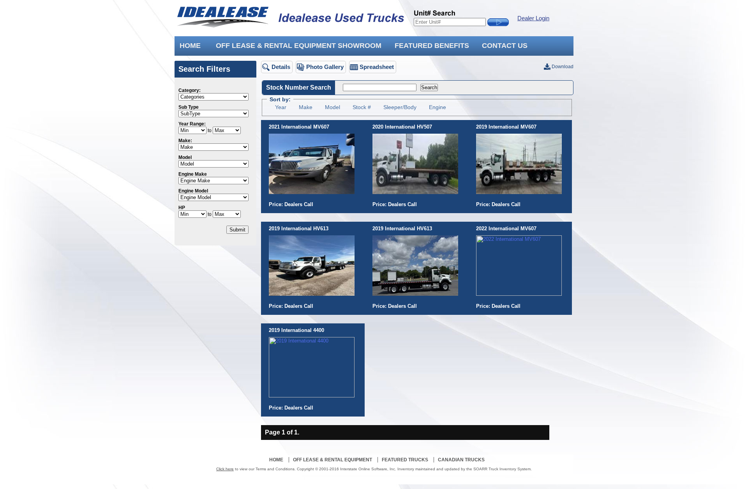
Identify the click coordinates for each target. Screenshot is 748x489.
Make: (185, 140)
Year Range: (192, 124)
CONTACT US (504, 45)
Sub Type (188, 107)
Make (305, 107)
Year (280, 107)
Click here (225, 469)
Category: (189, 90)
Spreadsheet (377, 67)
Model (185, 157)
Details (281, 67)
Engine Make (192, 174)
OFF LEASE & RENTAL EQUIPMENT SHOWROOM (298, 45)
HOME (190, 45)
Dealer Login (533, 18)
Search (429, 87)
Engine (437, 107)
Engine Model (193, 191)
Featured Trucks (405, 460)
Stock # (362, 107)
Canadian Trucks (461, 460)
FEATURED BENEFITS (432, 45)
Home (276, 460)
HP (181, 207)
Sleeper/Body (399, 107)
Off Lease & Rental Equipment (332, 460)
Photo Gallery (325, 67)
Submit (237, 230)
